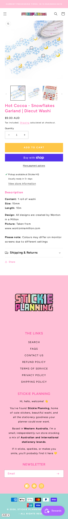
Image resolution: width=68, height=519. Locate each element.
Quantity (9, 128)
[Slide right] (62, 94)
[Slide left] (6, 94)
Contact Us (34, 355)
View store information (22, 183)
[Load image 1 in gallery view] (18, 93)
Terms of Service (34, 368)
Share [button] (12, 261)
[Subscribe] (58, 474)
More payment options (34, 165)
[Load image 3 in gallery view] (50, 93)
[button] (5, 13)
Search (34, 342)
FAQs (34, 348)
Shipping (25, 122)
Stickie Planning (29, 509)
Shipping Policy (34, 381)
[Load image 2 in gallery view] (34, 93)
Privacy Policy (34, 375)
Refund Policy (34, 362)
